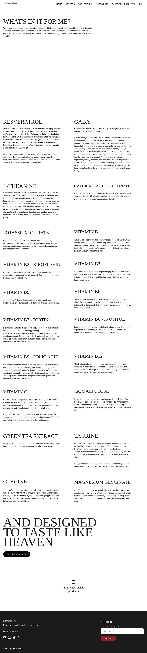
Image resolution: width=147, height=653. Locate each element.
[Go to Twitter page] (19, 637)
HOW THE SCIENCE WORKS (17, 554)
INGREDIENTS (102, 4)
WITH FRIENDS (85, 4)
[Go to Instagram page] (9, 637)
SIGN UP (108, 638)
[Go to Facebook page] (4, 637)
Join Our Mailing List (110, 627)
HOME (59, 4)
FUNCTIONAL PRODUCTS (123, 4)
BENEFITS (70, 4)
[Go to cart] (140, 4)
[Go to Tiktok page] (14, 637)
